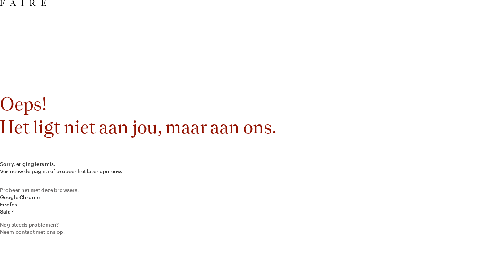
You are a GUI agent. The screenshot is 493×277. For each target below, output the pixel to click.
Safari (7, 211)
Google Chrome (20, 197)
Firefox (9, 204)
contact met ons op (40, 232)
